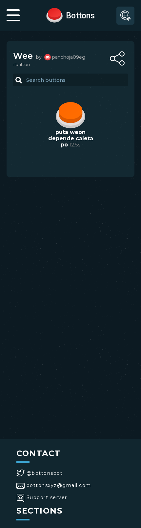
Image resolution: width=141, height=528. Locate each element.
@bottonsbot (45, 473)
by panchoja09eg (60, 57)
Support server (47, 497)
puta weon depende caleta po (70, 138)
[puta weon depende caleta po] (70, 114)
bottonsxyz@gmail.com (59, 485)
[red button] (54, 15)
